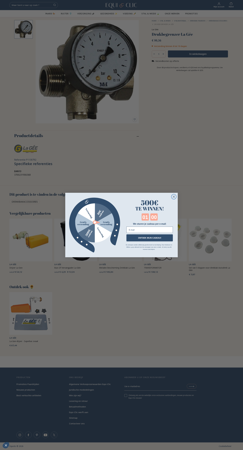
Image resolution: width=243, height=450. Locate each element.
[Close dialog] (173, 196)
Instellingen (18, 436)
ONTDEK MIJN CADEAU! (149, 238)
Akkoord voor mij (47, 436)
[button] (6, 445)
